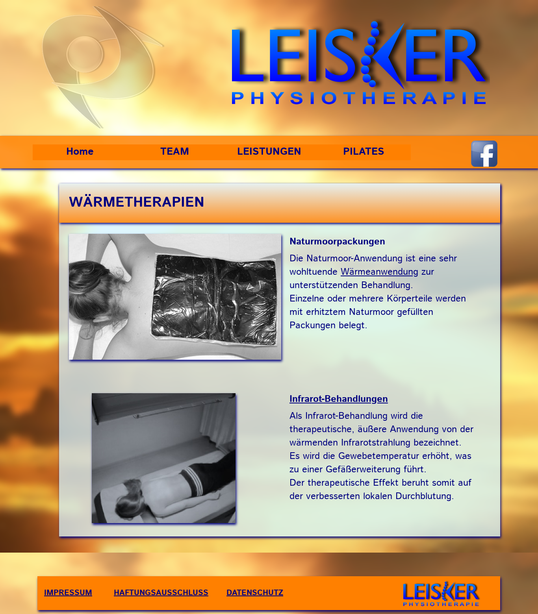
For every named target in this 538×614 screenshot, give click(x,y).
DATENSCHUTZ (254, 593)
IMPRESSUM (68, 593)
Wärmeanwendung (379, 272)
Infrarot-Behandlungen (338, 399)
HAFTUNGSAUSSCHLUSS (161, 593)
